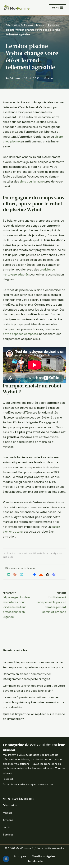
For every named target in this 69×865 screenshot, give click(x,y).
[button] (8, 574)
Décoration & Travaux (19, 25)
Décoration (10, 805)
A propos (20, 856)
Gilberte (15, 78)
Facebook (8, 778)
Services (8, 834)
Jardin (7, 827)
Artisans (8, 820)
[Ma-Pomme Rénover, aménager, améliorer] (16, 8)
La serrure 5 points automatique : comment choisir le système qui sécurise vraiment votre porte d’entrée (33, 702)
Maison (40, 25)
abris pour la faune (32, 181)
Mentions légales (43, 856)
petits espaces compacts (20, 334)
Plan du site (34, 861)
